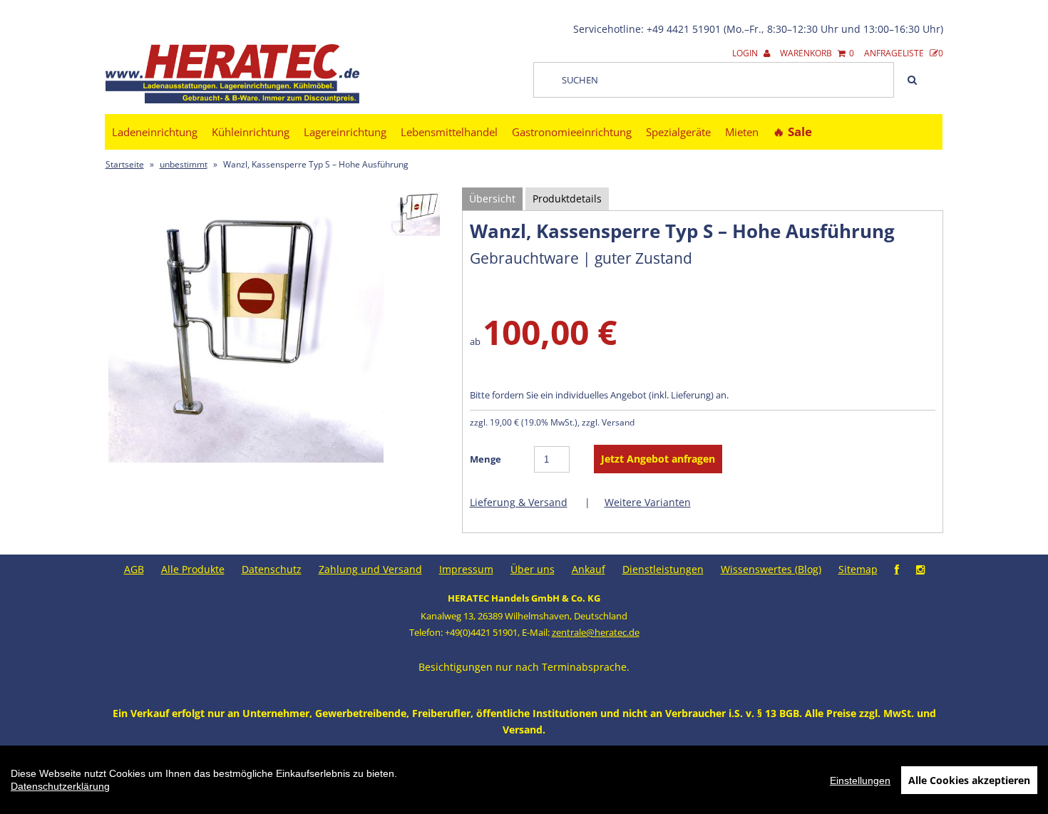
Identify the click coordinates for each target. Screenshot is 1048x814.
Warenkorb (817, 53)
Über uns (532, 569)
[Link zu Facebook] (897, 569)
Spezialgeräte (678, 132)
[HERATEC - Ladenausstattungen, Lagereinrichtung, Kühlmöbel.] (232, 100)
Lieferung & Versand (518, 502)
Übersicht (492, 198)
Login (746, 53)
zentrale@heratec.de (595, 632)
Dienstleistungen (663, 569)
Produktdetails (567, 198)
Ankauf (588, 569)
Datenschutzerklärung (60, 786)
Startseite (125, 164)
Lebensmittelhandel (449, 132)
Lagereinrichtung (345, 132)
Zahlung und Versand (370, 569)
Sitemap (858, 569)
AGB (134, 569)
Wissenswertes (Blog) (771, 569)
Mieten (742, 132)
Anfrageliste (903, 53)
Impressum (466, 569)
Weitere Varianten (648, 502)
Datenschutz (272, 569)
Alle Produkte (193, 569)
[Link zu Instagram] (920, 569)
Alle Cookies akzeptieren (969, 780)
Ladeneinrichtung (154, 132)
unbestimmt (183, 164)
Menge (485, 459)
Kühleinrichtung (250, 132)
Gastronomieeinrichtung (572, 132)
